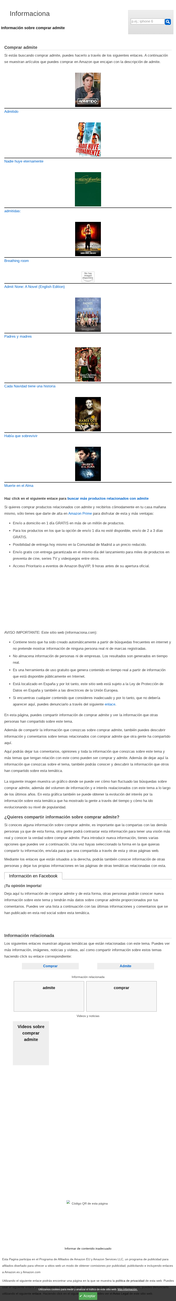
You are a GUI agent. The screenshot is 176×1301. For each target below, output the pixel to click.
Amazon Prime (80, 513)
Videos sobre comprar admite (31, 1033)
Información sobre (33, 28)
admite (49, 988)
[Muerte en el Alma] (88, 465)
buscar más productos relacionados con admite (108, 498)
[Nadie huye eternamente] (88, 140)
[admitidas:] (88, 190)
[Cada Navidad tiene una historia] (88, 365)
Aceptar (89, 1296)
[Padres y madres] (88, 315)
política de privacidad (130, 1280)
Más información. (128, 1289)
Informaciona (30, 13)
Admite (125, 966)
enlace (110, 704)
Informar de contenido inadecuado (88, 1248)
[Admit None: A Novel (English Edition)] (88, 278)
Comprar (50, 966)
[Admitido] (88, 90)
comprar (121, 988)
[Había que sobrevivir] (88, 415)
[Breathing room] (88, 240)
